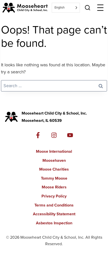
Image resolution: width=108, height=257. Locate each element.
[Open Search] (87, 8)
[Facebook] (38, 135)
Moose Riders (54, 187)
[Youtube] (70, 135)
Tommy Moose (54, 178)
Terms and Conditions (54, 205)
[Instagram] (54, 135)
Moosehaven (54, 160)
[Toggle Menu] (100, 8)
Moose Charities (54, 169)
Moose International (54, 151)
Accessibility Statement (54, 214)
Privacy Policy (54, 196)
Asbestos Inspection (54, 223)
